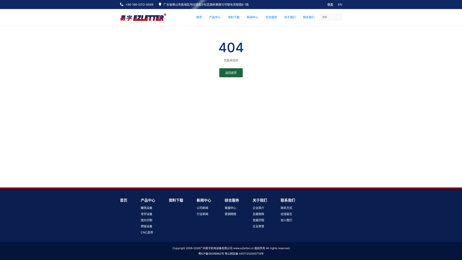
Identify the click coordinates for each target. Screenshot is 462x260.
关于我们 (260, 200)
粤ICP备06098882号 (211, 253)
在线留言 (286, 214)
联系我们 (288, 200)
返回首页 (231, 73)
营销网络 (230, 214)
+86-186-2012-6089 (139, 4)
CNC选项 (147, 232)
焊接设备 (146, 226)
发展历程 (258, 220)
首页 (123, 200)
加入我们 (286, 220)
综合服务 (232, 200)
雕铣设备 (146, 208)
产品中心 (148, 200)
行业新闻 (202, 214)
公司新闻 (202, 208)
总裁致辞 (258, 214)
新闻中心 (204, 200)
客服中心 (230, 208)
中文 (330, 4)
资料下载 (176, 200)
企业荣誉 (258, 226)
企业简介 (258, 208)
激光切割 (146, 220)
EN (340, 4)
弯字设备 (146, 214)
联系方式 (286, 208)
